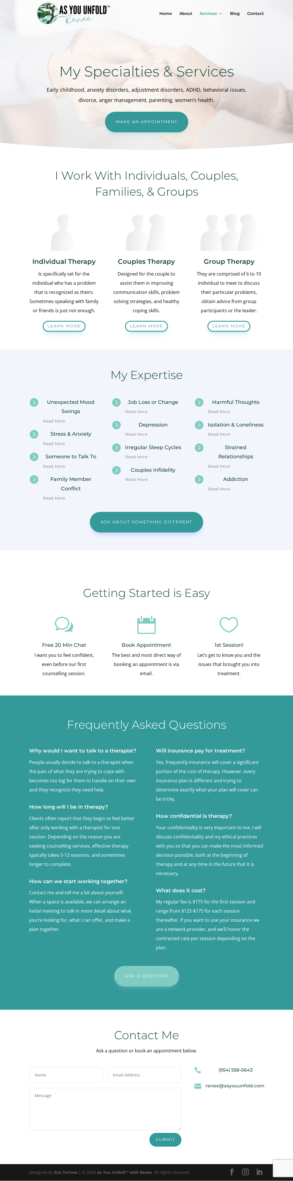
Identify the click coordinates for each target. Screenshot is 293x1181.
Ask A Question (146, 975)
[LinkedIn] (259, 1172)
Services (208, 13)
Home (165, 13)
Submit (165, 1139)
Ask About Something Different (146, 521)
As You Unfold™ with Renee (124, 1172)
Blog (235, 13)
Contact (255, 13)
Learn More (64, 326)
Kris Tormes (66, 1172)
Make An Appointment (146, 121)
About (185, 13)
